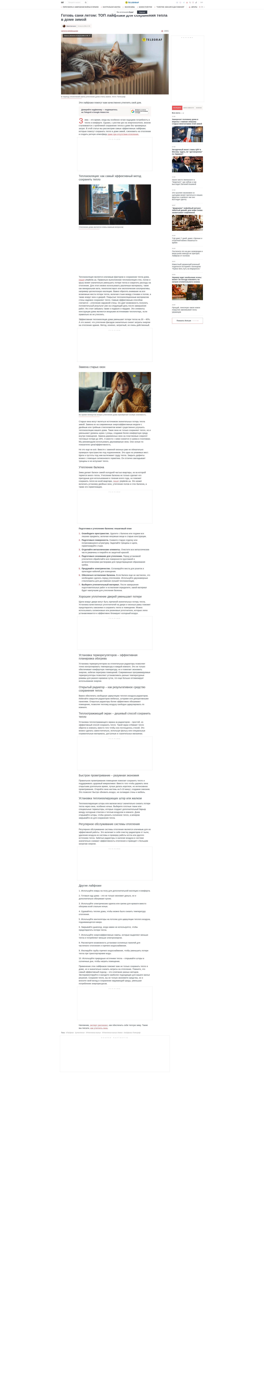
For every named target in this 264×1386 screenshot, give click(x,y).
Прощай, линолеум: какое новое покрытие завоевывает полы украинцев (186, 310)
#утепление (80, 1033)
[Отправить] (86, 2)
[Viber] (180, 2)
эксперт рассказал (99, 1025)
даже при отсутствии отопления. (123, 134)
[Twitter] (190, 2)
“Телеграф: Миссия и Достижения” (170, 7)
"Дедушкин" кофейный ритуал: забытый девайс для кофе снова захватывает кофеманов (187, 210)
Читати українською (69, 31)
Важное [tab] (199, 108)
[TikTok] (196, 2)
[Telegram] (183, 2)
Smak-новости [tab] (188, 108)
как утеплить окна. (99, 1028)
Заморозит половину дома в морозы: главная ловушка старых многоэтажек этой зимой (187, 121)
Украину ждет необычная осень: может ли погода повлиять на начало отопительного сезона (187, 279)
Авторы (194, 7)
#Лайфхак (70, 1033)
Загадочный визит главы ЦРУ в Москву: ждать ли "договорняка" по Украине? (187, 152)
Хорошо (142, 12)
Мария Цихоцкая (71, 26)
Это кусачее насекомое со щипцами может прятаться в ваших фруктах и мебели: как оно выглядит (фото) (187, 196)
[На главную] (132, 2)
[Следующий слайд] (204, 7)
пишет (82, 280)
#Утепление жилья (93, 1033)
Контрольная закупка (111, 7)
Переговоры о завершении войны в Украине (81, 7)
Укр (201, 2)
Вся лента (176, 113)
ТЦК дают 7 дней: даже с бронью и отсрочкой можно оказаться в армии (187, 240)
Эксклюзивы (130, 7)
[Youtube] (187, 2)
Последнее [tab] (177, 108)
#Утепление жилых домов (112, 1033)
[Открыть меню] (62, 2)
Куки (131, 12)
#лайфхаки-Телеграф (132, 1033)
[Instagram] (193, 2)
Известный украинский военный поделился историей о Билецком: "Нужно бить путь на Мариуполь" (186, 266)
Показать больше (184, 321)
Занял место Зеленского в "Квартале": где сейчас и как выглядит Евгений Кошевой (184, 182)
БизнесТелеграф (145, 7)
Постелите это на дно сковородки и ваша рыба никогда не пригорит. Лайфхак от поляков (187, 253)
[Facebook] (177, 2)
